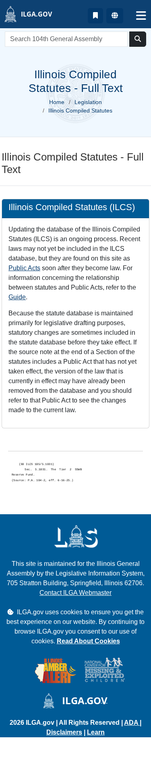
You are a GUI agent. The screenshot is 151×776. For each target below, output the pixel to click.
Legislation (88, 102)
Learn (96, 732)
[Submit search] (137, 39)
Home (56, 102)
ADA (132, 722)
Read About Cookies (88, 641)
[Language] (114, 15)
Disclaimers (64, 732)
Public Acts (24, 268)
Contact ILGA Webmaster (75, 592)
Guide (17, 297)
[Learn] (95, 15)
